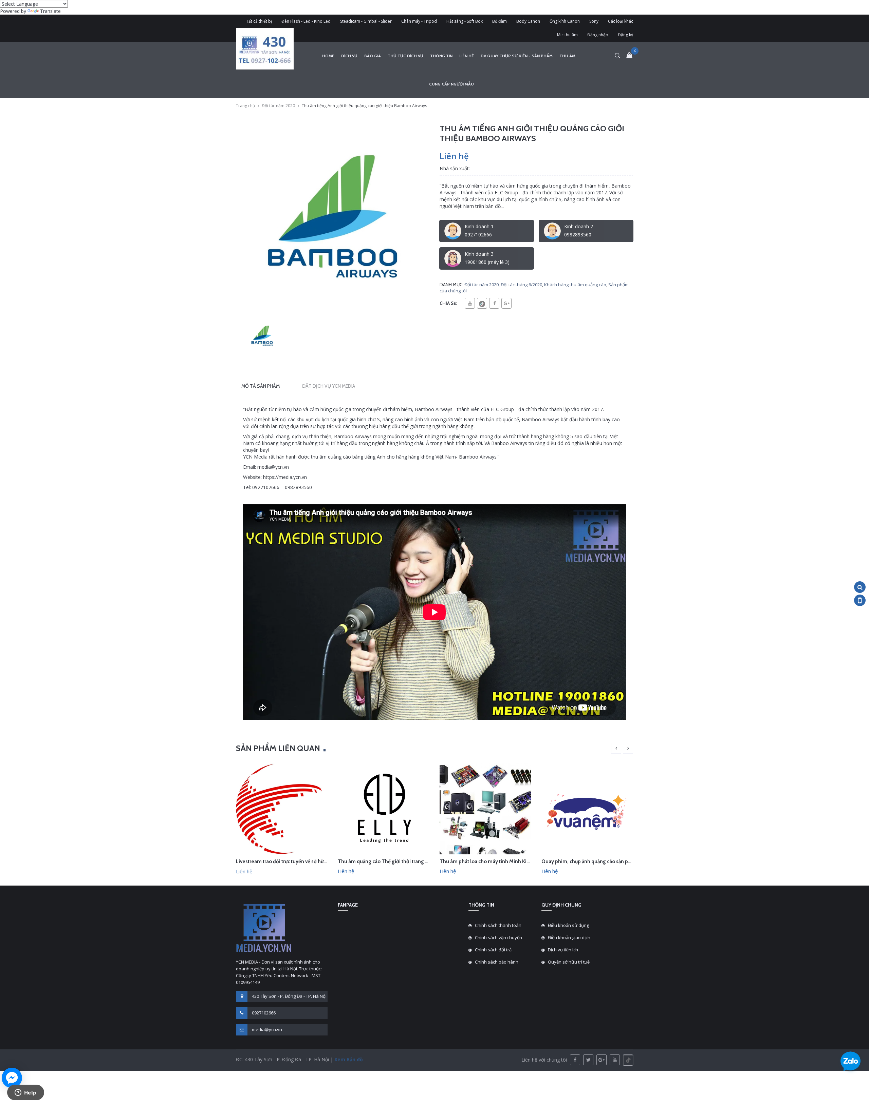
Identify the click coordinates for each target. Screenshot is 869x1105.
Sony (593, 21)
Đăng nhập (597, 35)
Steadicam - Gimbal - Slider (366, 21)
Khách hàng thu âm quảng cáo (575, 285)
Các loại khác (620, 21)
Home (328, 55)
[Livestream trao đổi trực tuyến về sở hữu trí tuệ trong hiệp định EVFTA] (282, 808)
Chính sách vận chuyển (498, 937)
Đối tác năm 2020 (278, 106)
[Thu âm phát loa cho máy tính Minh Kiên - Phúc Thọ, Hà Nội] (485, 808)
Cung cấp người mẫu (451, 83)
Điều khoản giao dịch (569, 937)
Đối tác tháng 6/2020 (521, 285)
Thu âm (567, 55)
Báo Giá (372, 55)
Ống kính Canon (565, 21)
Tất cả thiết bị (259, 21)
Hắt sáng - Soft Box (464, 21)
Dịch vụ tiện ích (563, 950)
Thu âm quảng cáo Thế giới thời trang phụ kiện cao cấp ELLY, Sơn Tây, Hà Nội (425, 861)
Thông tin (441, 55)
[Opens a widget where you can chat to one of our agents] (25, 1093)
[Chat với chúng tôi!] (12, 1078)
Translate (50, 11)
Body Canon (528, 21)
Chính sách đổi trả (493, 950)
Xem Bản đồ (348, 1059)
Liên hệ (466, 55)
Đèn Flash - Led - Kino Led (306, 21)
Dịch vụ (349, 55)
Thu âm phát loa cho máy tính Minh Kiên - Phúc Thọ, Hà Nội (508, 861)
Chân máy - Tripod (419, 21)
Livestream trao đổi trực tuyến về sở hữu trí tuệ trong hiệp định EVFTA (314, 861)
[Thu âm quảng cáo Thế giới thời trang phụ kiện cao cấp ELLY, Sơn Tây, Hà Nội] (383, 808)
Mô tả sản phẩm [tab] (260, 386)
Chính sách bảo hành (496, 962)
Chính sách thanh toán (498, 925)
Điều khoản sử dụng (568, 925)
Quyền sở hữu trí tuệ (569, 962)
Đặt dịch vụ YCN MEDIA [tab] (328, 386)
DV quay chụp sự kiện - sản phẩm (517, 55)
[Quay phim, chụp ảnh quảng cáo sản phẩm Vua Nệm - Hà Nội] (587, 808)
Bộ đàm (499, 21)
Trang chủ (245, 106)
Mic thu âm (567, 35)
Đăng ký (625, 35)
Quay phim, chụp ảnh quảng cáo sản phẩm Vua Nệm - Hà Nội (610, 861)
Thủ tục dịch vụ (405, 55)
